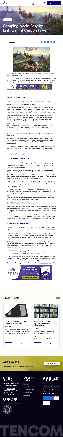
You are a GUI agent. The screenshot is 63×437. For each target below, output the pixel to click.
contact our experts (45, 263)
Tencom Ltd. (12, 42)
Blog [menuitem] (33, 3)
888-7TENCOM (12, 390)
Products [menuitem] (27, 3)
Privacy (12, 402)
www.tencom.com (6, 402)
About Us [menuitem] (26, 384)
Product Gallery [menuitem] (28, 387)
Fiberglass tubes (11, 250)
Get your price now (51, 363)
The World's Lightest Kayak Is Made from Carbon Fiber (15, 322)
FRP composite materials (42, 208)
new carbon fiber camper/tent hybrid (30, 92)
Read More (8, 344)
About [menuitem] (11, 3)
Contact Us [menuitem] (38, 3)
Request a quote (53, 3)
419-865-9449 (9, 392)
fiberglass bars (15, 256)
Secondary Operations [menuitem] (30, 392)
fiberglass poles (13, 242)
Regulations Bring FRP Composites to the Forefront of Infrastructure (45, 323)
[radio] (46, 394)
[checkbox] (51, 393)
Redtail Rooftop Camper (13, 119)
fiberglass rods (13, 233)
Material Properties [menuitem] (29, 389)
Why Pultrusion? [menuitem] (19, 3)
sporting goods (51, 229)
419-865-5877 (11, 389)
